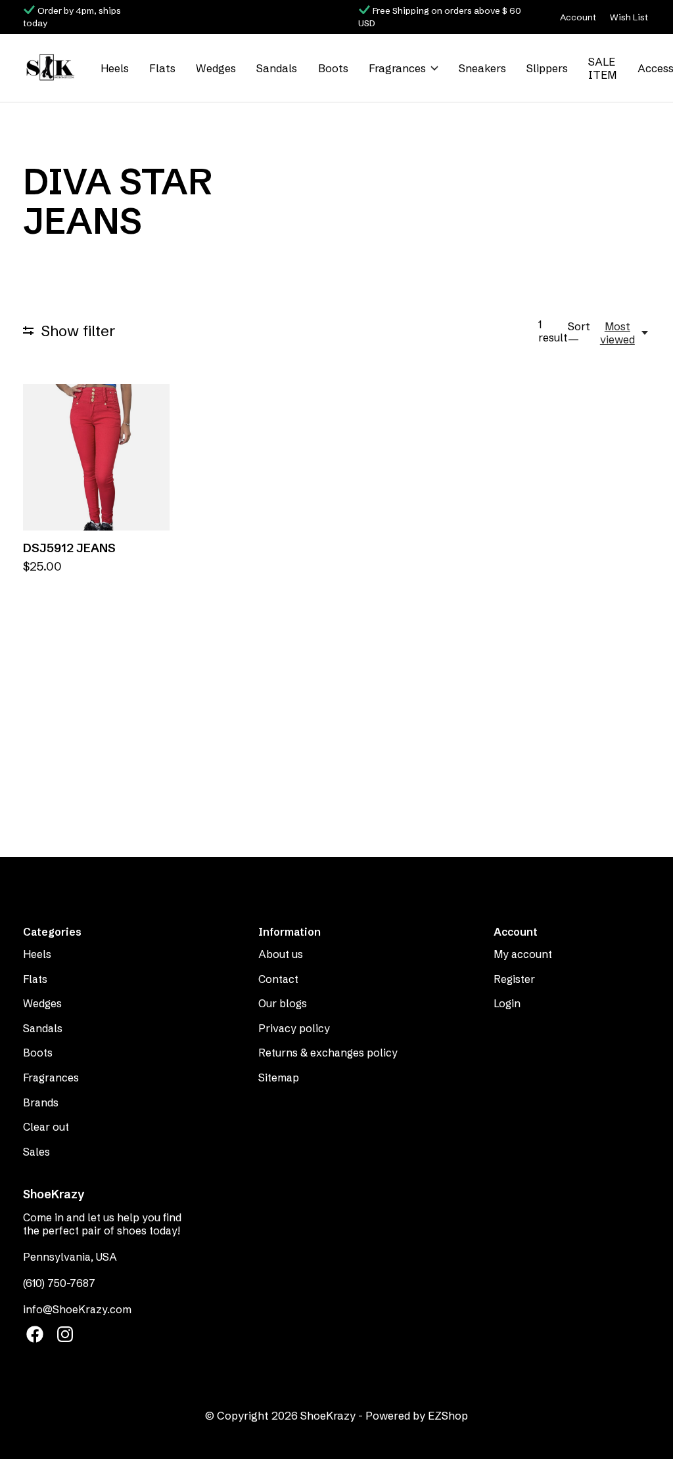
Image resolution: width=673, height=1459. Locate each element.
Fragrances (397, 68)
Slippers (547, 68)
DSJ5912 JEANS (69, 547)
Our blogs (282, 1003)
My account (523, 954)
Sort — (579, 333)
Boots (333, 68)
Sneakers (482, 68)
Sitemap (278, 1077)
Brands (40, 1102)
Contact (278, 979)
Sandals (276, 68)
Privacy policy (294, 1028)
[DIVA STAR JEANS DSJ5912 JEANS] (96, 457)
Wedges (216, 68)
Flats (162, 68)
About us (280, 954)
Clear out (46, 1126)
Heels (115, 68)
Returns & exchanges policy (328, 1052)
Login (507, 1003)
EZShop (448, 1415)
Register (514, 979)
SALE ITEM (602, 68)
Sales (36, 1151)
